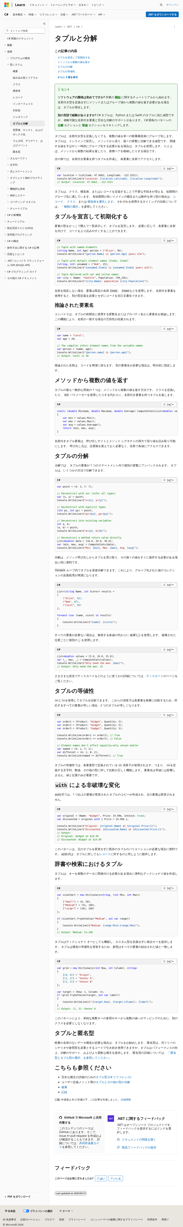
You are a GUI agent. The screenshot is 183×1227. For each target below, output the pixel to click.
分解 (60, 125)
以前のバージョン (30, 1219)
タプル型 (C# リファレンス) (113, 1077)
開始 (118, 97)
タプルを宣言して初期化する (74, 57)
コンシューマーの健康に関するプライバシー (115, 1219)
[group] (116, 421)
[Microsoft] (6, 5)
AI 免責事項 (9, 1219)
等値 (85, 125)
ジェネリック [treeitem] (20, 116)
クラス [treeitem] (16, 84)
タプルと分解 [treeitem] (20, 123)
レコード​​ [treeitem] (18, 97)
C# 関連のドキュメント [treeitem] (20, 38)
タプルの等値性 (66, 71)
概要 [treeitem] (15, 71)
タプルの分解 (65, 66)
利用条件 (152, 1219)
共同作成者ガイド (79, 1145)
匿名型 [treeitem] (16, 151)
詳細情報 (126, 1099)
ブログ (48, 1219)
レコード (105, 854)
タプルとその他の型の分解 (113, 1082)
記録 (64, 1092)
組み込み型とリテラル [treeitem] (25, 77)
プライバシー (75, 1219)
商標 (164, 1219)
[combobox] (24, 31)
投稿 (61, 1219)
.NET (69, 26)
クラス (71, 201)
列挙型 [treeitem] (16, 110)
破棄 (64, 1087)
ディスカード (154, 676)
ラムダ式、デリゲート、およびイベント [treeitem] (28, 143)
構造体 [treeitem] (16, 90)
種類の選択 (71, 206)
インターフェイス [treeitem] (23, 103)
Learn (58, 26)
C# (78, 26)
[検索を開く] (161, 5)
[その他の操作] (174, 27)
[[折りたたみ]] (44, 23)
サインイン (172, 4)
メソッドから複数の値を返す (74, 62)
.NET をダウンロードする (162, 14)
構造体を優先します (100, 201)
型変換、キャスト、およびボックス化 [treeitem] (28, 132)
